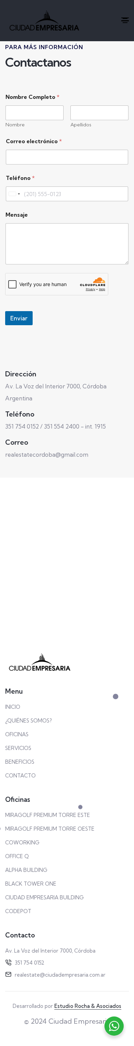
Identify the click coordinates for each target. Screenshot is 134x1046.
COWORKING (22, 842)
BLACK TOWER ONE (30, 883)
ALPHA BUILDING (26, 870)
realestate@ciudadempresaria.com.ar (60, 974)
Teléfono (20, 178)
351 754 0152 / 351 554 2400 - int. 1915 (55, 426)
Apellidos (80, 125)
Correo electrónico (34, 141)
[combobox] (14, 193)
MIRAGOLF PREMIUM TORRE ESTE (47, 815)
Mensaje (16, 215)
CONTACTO (20, 775)
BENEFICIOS (19, 762)
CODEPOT (18, 911)
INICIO (12, 707)
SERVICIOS (18, 748)
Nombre (15, 125)
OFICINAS (17, 734)
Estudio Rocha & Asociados (87, 1006)
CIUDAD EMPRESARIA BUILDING (44, 897)
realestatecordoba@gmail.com (46, 454)
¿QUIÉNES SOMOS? (28, 720)
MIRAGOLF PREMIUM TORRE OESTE (49, 829)
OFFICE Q (17, 856)
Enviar (18, 318)
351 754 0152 (29, 962)
